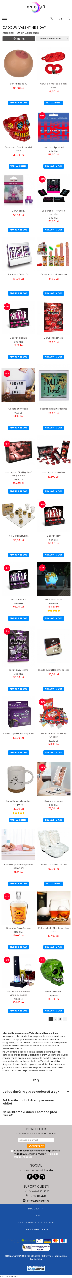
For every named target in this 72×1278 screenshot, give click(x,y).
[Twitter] (36, 1177)
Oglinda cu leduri (53, 801)
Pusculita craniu (53, 991)
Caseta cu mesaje (18, 408)
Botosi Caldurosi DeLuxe (54, 864)
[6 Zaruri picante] (18, 317)
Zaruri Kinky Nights (18, 670)
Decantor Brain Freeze (18, 928)
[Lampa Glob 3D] (53, 579)
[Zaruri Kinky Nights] (18, 646)
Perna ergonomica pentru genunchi (18, 866)
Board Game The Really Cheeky (53, 735)
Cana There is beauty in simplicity (18, 802)
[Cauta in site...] (68, 18)
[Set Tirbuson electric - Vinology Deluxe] (18, 971)
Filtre (20, 38)
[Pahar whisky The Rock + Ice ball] (53, 908)
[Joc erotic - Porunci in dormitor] (53, 191)
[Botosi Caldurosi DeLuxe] (53, 844)
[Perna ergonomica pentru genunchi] (18, 844)
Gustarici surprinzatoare (54, 274)
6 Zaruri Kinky (18, 599)
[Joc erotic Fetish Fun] (18, 254)
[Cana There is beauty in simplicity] (18, 779)
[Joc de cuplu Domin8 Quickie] (18, 713)
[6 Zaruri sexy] (53, 515)
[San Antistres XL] (18, 63)
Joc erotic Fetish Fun (18, 274)
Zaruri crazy (18, 210)
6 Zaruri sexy (53, 535)
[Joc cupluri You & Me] (53, 452)
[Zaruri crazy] (18, 191)
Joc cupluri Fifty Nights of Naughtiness (18, 474)
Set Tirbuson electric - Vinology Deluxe (18, 993)
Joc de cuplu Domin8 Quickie (18, 733)
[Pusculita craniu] (53, 971)
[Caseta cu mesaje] (18, 385)
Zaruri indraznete (53, 337)
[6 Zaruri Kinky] (18, 579)
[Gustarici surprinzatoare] (53, 254)
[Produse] (5, 19)
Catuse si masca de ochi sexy (53, 85)
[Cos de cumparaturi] (60, 18)
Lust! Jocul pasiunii (54, 147)
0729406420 (38, 1196)
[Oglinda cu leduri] (53, 779)
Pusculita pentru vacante (53, 408)
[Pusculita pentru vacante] (53, 384)
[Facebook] (30, 1177)
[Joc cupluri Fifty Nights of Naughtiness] (18, 452)
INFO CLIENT (34, 1208)
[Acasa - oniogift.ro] (36, 7)
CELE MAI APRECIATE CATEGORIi (35, 1222)
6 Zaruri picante (18, 337)
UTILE (35, 1215)
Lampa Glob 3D (53, 599)
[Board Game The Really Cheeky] (53, 713)
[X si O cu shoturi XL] (18, 516)
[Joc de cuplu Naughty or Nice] (53, 646)
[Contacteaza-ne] (52, 18)
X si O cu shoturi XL (18, 535)
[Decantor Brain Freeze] (18, 908)
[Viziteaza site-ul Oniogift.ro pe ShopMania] (36, 1268)
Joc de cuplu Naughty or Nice (53, 670)
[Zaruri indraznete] (53, 318)
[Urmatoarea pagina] (65, 1019)
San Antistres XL (18, 83)
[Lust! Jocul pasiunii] (53, 127)
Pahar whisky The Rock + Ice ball (53, 929)
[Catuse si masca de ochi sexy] (53, 63)
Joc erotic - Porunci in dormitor (53, 212)
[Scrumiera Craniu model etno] (18, 127)
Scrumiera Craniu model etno (18, 149)
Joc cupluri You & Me (53, 472)
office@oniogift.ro (38, 1200)
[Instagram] (42, 1177)
